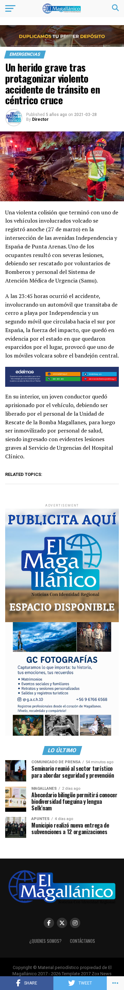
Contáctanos (82, 941)
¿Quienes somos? (45, 941)
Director (40, 119)
